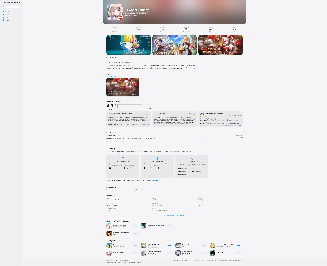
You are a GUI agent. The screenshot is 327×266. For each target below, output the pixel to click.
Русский (197, 260)
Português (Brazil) (223, 260)
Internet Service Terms (111, 262)
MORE (147, 120)
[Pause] (142, 52)
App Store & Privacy (122, 262)
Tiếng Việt (231, 260)
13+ (199, 205)
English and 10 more (157, 205)
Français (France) (209, 260)
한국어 (216, 260)
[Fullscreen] (148, 52)
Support (139, 262)
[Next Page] (244, 45)
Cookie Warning (132, 262)
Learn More (155, 180)
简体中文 (202, 260)
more (195, 68)
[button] (11, 11)
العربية (192, 260)
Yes (107, 210)
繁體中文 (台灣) (238, 260)
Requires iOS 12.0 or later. (113, 205)
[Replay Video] (108, 52)
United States (177, 260)
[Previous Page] (105, 45)
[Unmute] (145, 52)
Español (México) (185, 260)
